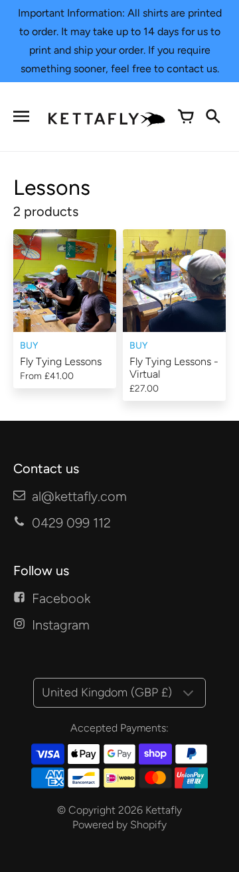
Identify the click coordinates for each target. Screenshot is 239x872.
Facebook (61, 598)
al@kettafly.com (79, 496)
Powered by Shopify (119, 824)
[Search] (212, 116)
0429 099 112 (71, 523)
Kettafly (163, 810)
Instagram (61, 625)
